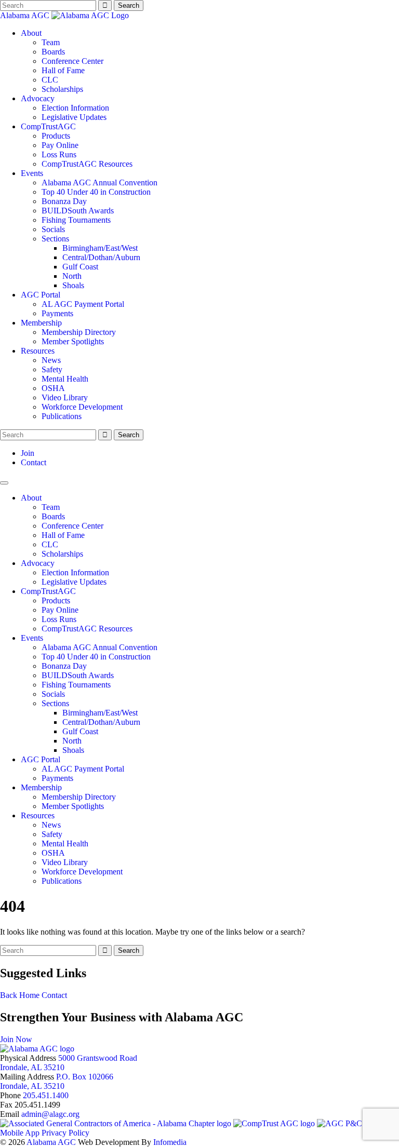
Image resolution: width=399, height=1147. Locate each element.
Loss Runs (59, 154)
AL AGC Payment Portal (83, 304)
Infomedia (170, 1142)
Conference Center (72, 61)
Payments (57, 313)
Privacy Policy (65, 1132)
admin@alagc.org (50, 1114)
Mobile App (19, 1132)
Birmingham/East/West (100, 248)
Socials (53, 229)
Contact (33, 462)
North (72, 276)
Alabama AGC (25, 15)
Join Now (16, 1039)
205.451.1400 (46, 1095)
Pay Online (60, 145)
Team (51, 42)
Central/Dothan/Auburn (101, 257)
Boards (53, 51)
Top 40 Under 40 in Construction (96, 191)
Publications (62, 416)
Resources (38, 350)
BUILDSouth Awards (78, 210)
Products (56, 135)
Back (8, 995)
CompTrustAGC (48, 126)
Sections (55, 238)
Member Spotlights (73, 341)
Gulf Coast (80, 266)
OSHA (53, 388)
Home (29, 995)
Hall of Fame (63, 70)
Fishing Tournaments (76, 219)
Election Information (75, 107)
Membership (41, 322)
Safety (52, 369)
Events (32, 173)
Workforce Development (82, 406)
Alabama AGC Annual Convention (99, 182)
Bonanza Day (64, 201)
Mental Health (65, 378)
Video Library (65, 397)
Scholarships (62, 89)
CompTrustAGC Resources (87, 163)
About (31, 33)
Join (27, 453)
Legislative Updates (74, 117)
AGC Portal (40, 294)
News (51, 360)
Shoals (73, 285)
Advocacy (38, 98)
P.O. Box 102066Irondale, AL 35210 (56, 1081)
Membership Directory (79, 332)
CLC (50, 79)
